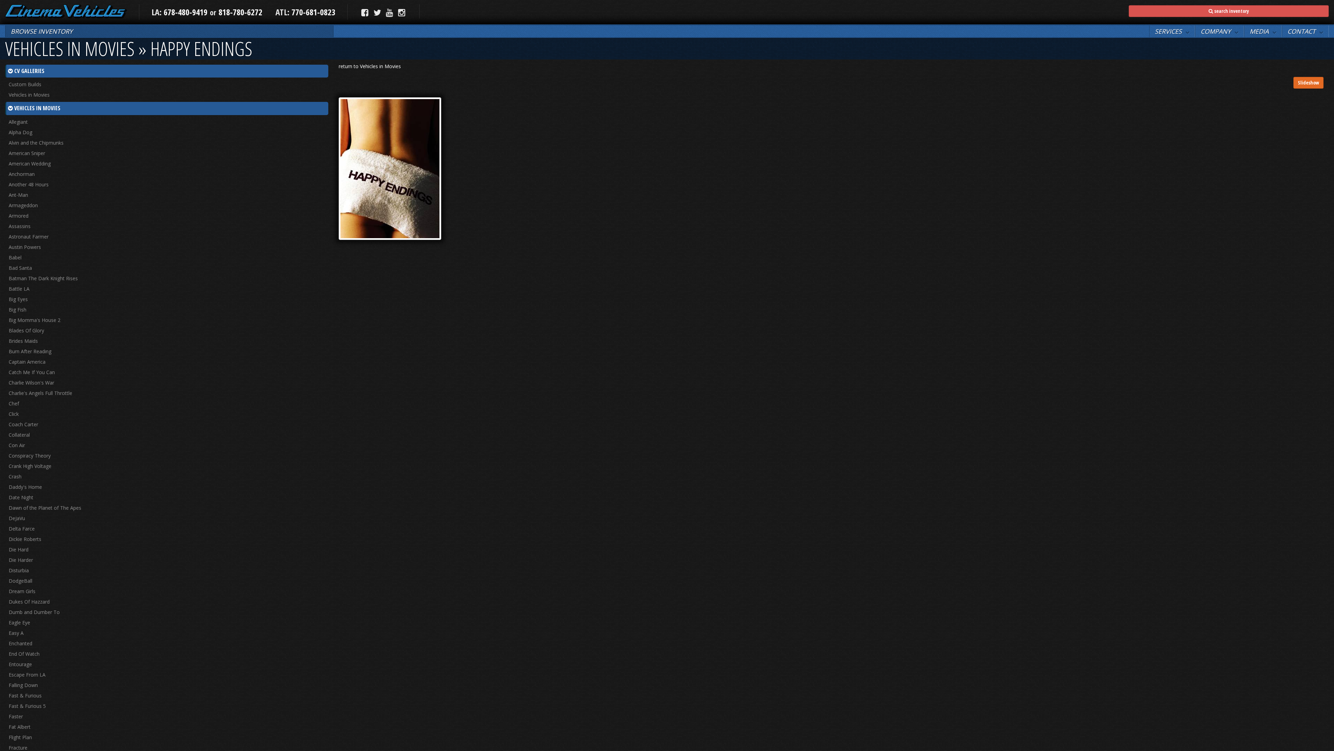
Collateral (19, 434)
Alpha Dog (20, 132)
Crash (15, 476)
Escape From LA (27, 674)
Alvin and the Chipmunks (36, 142)
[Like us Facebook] (365, 12)
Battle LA (19, 288)
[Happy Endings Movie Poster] (390, 167)
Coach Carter (23, 424)
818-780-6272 (240, 12)
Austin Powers (25, 247)
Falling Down (23, 685)
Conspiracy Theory (30, 455)
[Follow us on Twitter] (377, 12)
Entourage (20, 664)
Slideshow (1308, 82)
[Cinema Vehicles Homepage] (66, 11)
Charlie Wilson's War (31, 382)
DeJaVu (17, 518)
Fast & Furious (25, 695)
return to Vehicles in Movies (370, 66)
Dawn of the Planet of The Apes (45, 507)
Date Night (21, 497)
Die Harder (21, 560)
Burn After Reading (30, 351)
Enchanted (20, 643)
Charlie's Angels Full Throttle (40, 393)
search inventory (1231, 11)
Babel (15, 257)
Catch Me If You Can (32, 372)
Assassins (20, 226)
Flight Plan (20, 737)
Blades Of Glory (26, 330)
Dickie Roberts (25, 539)
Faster (16, 716)
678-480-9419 (185, 12)
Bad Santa (20, 268)
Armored (18, 215)
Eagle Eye (19, 622)
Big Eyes (18, 299)
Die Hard (18, 549)
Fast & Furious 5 (27, 706)
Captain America (27, 361)
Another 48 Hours (29, 184)
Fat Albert (20, 727)
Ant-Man (18, 195)
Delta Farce (22, 528)
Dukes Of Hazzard (29, 601)
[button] (1172, 31)
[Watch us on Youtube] (389, 12)
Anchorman (22, 174)
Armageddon (23, 205)
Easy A (16, 633)
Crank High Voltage (30, 466)
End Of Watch (24, 654)
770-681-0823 (312, 12)
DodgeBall (20, 581)
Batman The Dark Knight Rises (43, 278)
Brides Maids (23, 341)
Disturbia (19, 570)
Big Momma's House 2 (34, 320)
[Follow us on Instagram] (401, 12)
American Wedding (30, 163)
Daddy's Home (25, 487)
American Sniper (27, 153)
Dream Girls (22, 591)
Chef (14, 403)
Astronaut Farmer (29, 236)
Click (14, 414)
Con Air (17, 445)
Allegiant (18, 122)
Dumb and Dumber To (34, 612)
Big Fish (17, 309)
